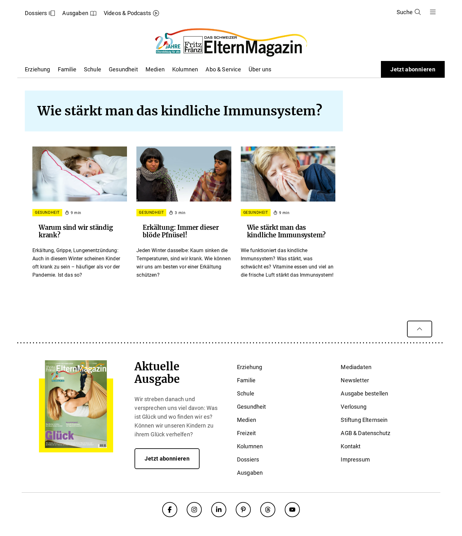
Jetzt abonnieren (412, 69)
